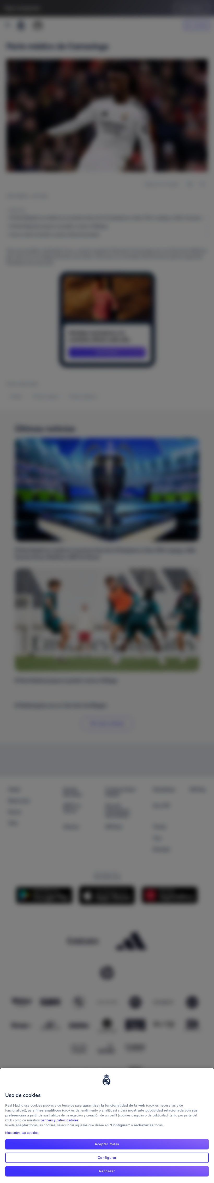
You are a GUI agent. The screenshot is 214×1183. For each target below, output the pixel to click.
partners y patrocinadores (59, 1120)
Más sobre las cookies (21, 1133)
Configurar (107, 1157)
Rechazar (107, 1171)
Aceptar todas (107, 1144)
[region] (107, 1125)
